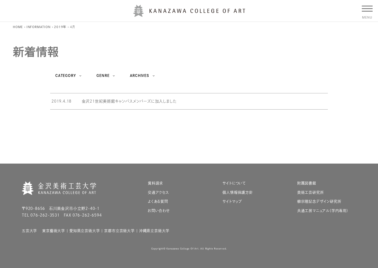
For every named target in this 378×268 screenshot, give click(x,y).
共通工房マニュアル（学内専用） (322, 210)
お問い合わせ (159, 210)
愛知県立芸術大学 (84, 231)
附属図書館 (306, 183)
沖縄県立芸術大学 (154, 231)
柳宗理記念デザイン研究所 (319, 201)
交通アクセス (158, 192)
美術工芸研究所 (310, 192)
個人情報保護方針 (237, 192)
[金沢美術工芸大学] (189, 15)
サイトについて (234, 183)
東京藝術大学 (53, 231)
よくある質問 (158, 201)
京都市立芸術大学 (119, 231)
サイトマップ (232, 201)
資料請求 (155, 183)
